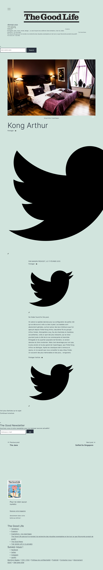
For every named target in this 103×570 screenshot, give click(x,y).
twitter (13, 552)
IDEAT (10, 563)
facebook (14, 550)
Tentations (35, 30)
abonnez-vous (13, 24)
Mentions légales (14, 560)
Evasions (67, 29)
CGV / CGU (25, 560)
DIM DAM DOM (18, 563)
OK (30, 432)
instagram (14, 555)
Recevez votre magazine (18, 511)
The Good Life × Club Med (13, 35)
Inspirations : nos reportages (42, 33)
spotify (13, 557)
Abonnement (78, 560)
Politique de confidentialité (40, 560)
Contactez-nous (66, 560)
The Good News (82, 32)
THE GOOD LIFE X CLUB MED (21, 544)
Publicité (55, 560)
